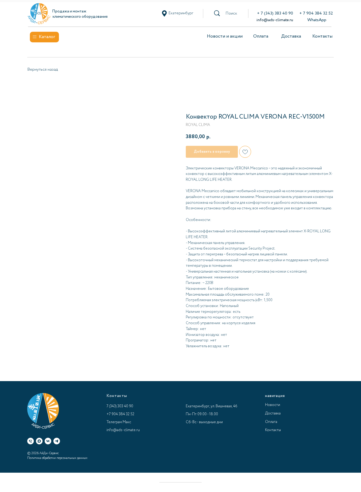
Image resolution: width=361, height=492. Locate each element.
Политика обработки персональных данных (57, 458)
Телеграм (114, 422)
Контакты (322, 36)
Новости (272, 405)
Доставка (291, 36)
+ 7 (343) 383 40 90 (275, 13)
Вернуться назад (42, 69)
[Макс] (39, 441)
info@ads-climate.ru (274, 20)
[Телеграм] (56, 441)
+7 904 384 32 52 (120, 414)
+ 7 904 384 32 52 (316, 13)
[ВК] (48, 441)
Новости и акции (225, 36)
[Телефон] (30, 441)
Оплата (260, 36)
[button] (231, 13)
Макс (127, 422)
